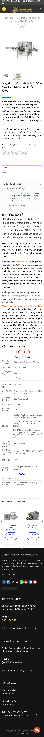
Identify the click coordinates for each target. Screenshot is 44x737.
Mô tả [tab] (4, 168)
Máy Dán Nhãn (26, 21)
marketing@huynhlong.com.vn (22, 628)
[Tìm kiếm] (41, 9)
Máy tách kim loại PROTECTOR (11, 527)
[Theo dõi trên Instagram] (8, 582)
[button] (37, 730)
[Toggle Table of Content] (38, 184)
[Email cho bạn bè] (17, 153)
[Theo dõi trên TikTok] (13, 582)
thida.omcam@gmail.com (20, 670)
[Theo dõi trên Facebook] (4, 582)
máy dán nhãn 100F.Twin (14, 265)
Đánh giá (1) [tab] (7, 172)
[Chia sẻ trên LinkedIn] (26, 153)
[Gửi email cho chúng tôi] (17, 582)
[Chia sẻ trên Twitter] (13, 153)
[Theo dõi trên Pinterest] (26, 582)
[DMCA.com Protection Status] (9, 588)
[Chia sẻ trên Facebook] (8, 153)
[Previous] (6, 50)
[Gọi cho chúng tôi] (22, 582)
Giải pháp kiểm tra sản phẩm (20, 145)
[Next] (38, 50)
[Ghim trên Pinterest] (22, 153)
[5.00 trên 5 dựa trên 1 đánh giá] (22, 98)
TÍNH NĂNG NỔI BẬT (17, 189)
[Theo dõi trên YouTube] (35, 582)
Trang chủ (8, 18)
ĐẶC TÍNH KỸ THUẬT (17, 206)
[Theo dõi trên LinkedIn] (30, 582)
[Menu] (4, 9)
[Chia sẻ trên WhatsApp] (4, 153)
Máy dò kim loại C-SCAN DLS (33, 526)
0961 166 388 (9, 620)
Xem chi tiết (11, 536)
